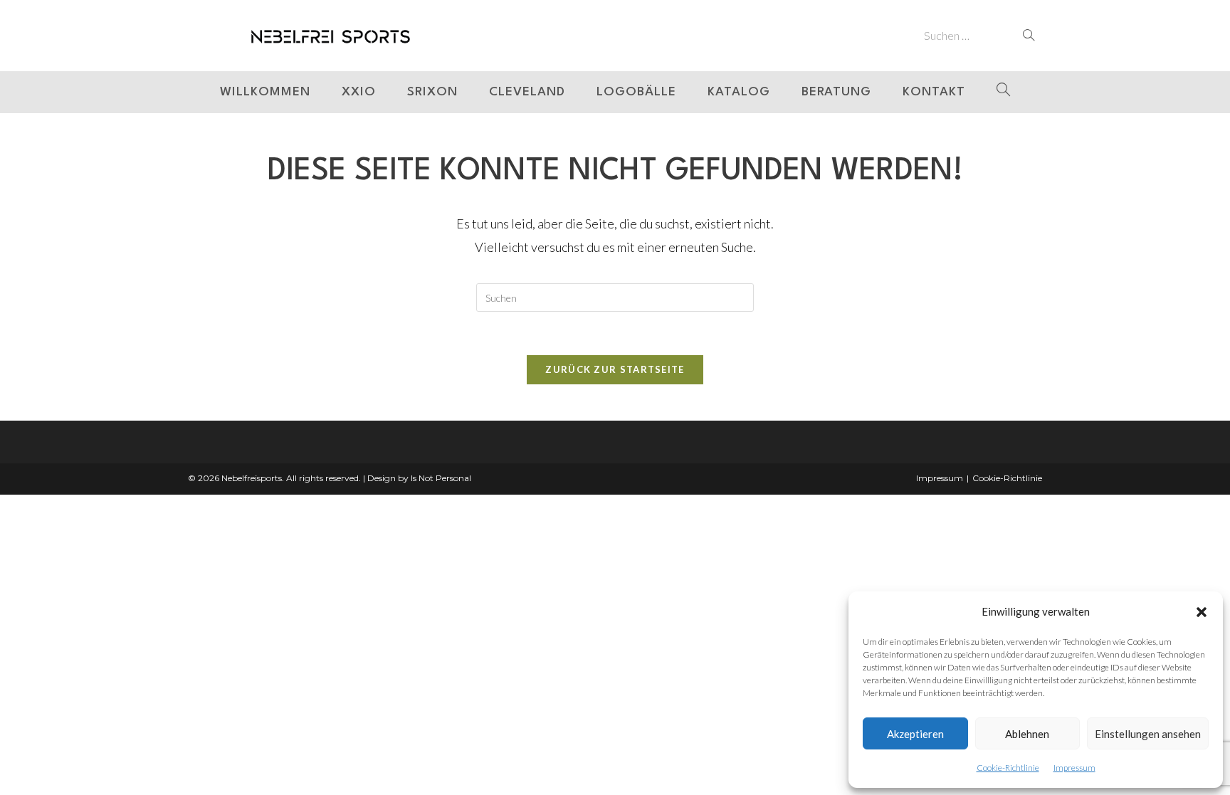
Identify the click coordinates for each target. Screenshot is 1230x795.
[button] (1201, 612)
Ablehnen (1027, 733)
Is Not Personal (441, 478)
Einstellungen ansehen (1148, 733)
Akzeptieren (915, 733)
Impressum (1074, 767)
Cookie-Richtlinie (1008, 767)
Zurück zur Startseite (614, 369)
